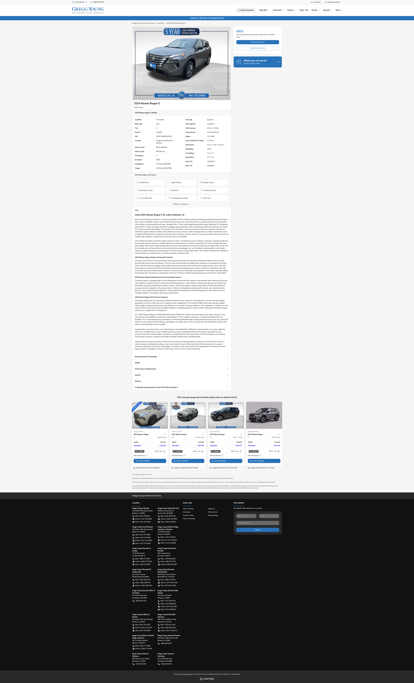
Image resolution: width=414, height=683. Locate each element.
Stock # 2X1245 (214, 431)
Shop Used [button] (277, 10)
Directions (186, 512)
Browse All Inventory (258, 42)
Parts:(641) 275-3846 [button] (142, 543)
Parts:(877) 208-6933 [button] (168, 609)
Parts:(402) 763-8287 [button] (142, 564)
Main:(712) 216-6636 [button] (168, 537)
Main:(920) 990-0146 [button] (168, 516)
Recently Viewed (334, 2)
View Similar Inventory (257, 48)
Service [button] (314, 10)
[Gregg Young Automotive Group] (87, 10)
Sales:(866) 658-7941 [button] (168, 628)
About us (211, 509)
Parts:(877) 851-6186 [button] (168, 585)
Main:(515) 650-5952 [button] (168, 559)
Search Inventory (247, 10)
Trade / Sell (303, 10)
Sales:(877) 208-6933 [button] (168, 604)
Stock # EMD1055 (253, 431)
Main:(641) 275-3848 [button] (142, 535)
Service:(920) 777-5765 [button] (143, 649)
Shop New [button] (263, 10)
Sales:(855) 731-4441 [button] (168, 561)
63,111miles (237, 437)
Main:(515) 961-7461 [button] (168, 625)
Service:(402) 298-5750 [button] (143, 585)
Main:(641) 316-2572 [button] (142, 625)
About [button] (338, 10)
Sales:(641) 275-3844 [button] (143, 538)
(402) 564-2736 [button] (141, 601)
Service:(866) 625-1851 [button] (169, 564)
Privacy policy (213, 515)
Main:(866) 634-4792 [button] (168, 580)
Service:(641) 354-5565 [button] (143, 519)
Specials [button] (326, 10)
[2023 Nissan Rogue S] (264, 415)
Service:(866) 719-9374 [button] (143, 561)
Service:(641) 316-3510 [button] (143, 628)
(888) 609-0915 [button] (98, 2)
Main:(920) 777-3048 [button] (142, 646)
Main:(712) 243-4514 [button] (168, 601)
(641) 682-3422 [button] (141, 664)
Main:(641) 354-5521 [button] (142, 516)
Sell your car (212, 512)
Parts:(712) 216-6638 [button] (168, 543)
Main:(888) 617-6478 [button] (142, 559)
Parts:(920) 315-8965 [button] (168, 522)
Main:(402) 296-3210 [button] (142, 580)
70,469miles (275, 437)
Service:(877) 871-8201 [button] (169, 606)
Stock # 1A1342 (176, 431)
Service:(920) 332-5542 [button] (169, 519)
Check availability (144, 461)
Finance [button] (290, 10)
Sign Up (257, 530)
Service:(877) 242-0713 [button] (169, 631)
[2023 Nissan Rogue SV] (188, 415)
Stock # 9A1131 (138, 431)
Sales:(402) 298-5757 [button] (143, 583)
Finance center (188, 515)
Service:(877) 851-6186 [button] (169, 583)
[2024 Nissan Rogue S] (150, 415)
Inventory (160, 23)
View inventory (188, 509)
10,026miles (199, 437)
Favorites (316, 2)
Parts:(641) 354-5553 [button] (142, 522)
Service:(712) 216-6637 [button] (169, 540)
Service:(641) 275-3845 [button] (143, 540)
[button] (80, 2)
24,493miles (161, 437)
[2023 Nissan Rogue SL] (226, 415)
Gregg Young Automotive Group (143, 23)
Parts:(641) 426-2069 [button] (142, 631)
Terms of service (189, 519)
